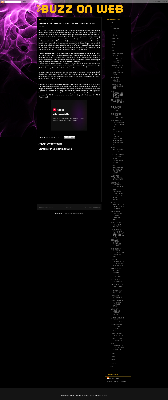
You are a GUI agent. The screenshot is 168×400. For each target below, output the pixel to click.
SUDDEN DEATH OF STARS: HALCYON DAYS (117, 303)
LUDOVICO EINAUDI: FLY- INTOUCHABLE (117, 178)
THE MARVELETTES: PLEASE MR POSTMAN (117, 346)
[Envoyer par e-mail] (65, 137)
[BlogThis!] (67, 137)
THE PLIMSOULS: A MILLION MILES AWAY (117, 224)
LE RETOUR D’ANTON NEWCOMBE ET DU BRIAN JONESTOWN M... (117, 139)
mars (114, 357)
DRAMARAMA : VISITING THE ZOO (117, 86)
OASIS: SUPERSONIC (117, 131)
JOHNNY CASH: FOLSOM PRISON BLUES (117, 327)
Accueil (69, 207)
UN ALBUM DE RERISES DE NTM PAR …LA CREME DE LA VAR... (117, 233)
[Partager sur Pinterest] (74, 137)
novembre (115, 32)
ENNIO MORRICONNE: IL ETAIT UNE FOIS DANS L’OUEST (117, 169)
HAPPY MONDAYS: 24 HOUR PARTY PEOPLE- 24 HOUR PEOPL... (117, 194)
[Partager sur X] (69, 137)
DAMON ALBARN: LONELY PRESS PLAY (117, 320)
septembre (116, 38)
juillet (114, 44)
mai (113, 50)
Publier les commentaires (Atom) (74, 213)
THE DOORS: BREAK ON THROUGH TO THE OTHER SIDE (117, 252)
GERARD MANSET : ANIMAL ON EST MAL (116, 243)
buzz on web (114, 378)
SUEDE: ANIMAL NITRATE (117, 54)
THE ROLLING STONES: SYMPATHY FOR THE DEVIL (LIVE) (116, 272)
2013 (112, 367)
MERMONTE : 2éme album (116, 280)
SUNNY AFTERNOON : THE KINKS (117, 149)
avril (113, 353)
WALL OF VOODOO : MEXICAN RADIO (116, 312)
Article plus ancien (92, 207)
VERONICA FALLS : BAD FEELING (116, 79)
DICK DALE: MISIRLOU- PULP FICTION (117, 185)
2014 (112, 26)
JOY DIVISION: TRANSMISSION (117, 102)
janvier (114, 363)
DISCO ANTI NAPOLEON (116, 296)
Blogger (104, 395)
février (114, 360)
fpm (92, 395)
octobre (114, 35)
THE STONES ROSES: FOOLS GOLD (117, 116)
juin (113, 47)
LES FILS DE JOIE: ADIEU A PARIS (117, 72)
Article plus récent (46, 207)
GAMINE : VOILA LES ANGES (117, 66)
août (113, 41)
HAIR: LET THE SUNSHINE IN (117, 340)
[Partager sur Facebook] (72, 137)
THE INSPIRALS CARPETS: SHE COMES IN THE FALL (117, 123)
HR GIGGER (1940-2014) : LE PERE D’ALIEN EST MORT (117, 215)
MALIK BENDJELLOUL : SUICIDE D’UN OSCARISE (117, 205)
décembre (115, 29)
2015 (112, 23)
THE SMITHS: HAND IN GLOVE (116, 109)
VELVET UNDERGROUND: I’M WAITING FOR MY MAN (117, 262)
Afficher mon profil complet (116, 381)
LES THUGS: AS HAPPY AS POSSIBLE (117, 60)
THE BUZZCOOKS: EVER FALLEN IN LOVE (117, 94)
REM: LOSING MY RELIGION (117, 335)
